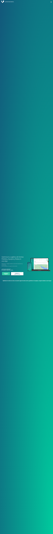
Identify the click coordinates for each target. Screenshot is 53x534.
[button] (51, 2)
